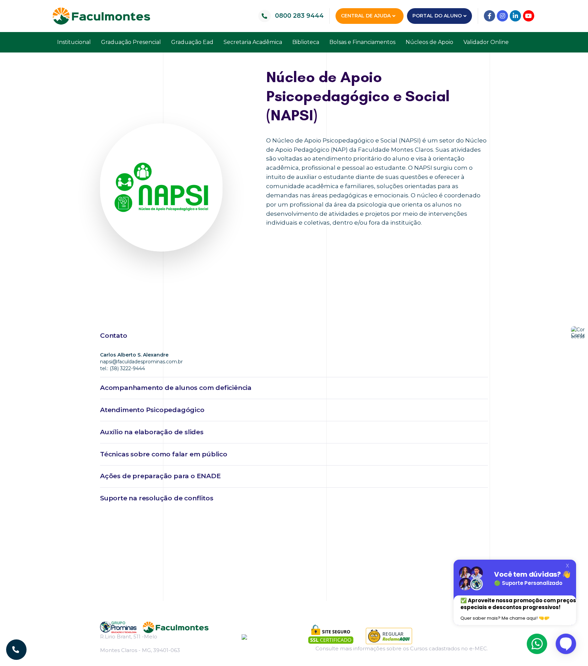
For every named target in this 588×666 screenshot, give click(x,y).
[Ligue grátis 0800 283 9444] (16, 649)
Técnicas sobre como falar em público (163, 454)
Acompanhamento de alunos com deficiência (175, 388)
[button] (370, 16)
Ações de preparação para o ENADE (160, 476)
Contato (113, 335)
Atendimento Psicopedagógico (152, 410)
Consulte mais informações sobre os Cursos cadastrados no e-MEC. (401, 648)
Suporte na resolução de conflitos (156, 498)
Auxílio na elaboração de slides (151, 432)
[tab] (294, 336)
